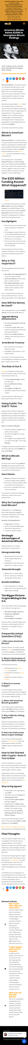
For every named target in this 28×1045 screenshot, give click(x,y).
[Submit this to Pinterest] (17, 78)
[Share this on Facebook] (7, 78)
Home (3, 66)
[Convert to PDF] (23, 78)
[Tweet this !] (10, 78)
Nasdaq (7, 679)
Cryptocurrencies (11, 66)
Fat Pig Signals (12, 741)
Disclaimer (6, 1031)
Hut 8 (19, 104)
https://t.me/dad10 (13, 18)
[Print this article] (20, 78)
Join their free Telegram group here (14, 827)
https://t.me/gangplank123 (14, 19)
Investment (21, 73)
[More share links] (7, 81)
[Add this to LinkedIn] (13, 78)
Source (7, 200)
